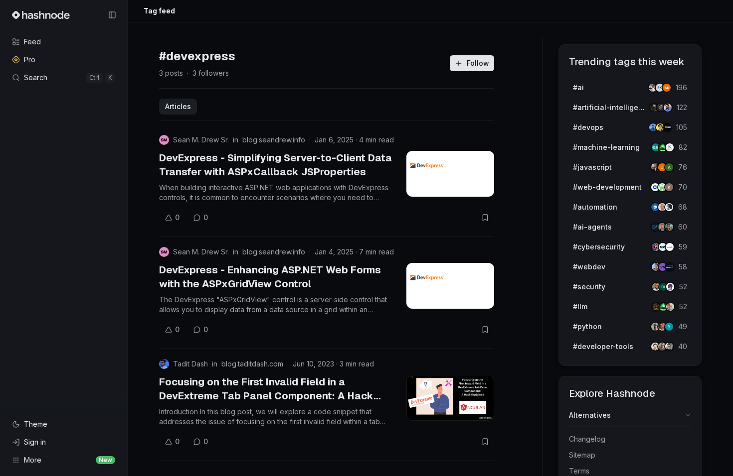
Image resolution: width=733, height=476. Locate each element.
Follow (478, 63)
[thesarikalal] (670, 147)
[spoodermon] (670, 307)
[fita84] (669, 227)
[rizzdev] (669, 347)
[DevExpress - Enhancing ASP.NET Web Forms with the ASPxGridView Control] (450, 286)
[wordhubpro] (669, 187)
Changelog (587, 439)
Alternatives (590, 415)
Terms (579, 471)
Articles (178, 106)
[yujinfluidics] (669, 327)
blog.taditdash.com (252, 363)
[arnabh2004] (669, 167)
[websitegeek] (670, 267)
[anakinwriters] (669, 207)
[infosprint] (670, 247)
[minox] (667, 88)
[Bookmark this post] (485, 218)
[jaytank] (670, 287)
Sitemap (582, 455)
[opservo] (667, 127)
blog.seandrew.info (273, 139)
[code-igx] (668, 108)
